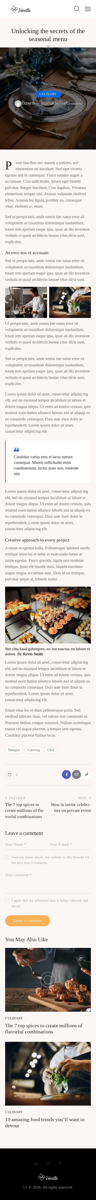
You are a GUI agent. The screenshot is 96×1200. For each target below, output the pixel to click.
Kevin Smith (33, 654)
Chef (50, 750)
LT (25, 1187)
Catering (34, 750)
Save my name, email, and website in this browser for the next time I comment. (51, 860)
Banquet (14, 750)
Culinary (48, 94)
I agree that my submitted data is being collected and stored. (50, 903)
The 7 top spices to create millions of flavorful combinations (43, 1028)
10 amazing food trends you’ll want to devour (44, 1122)
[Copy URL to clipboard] (86, 774)
